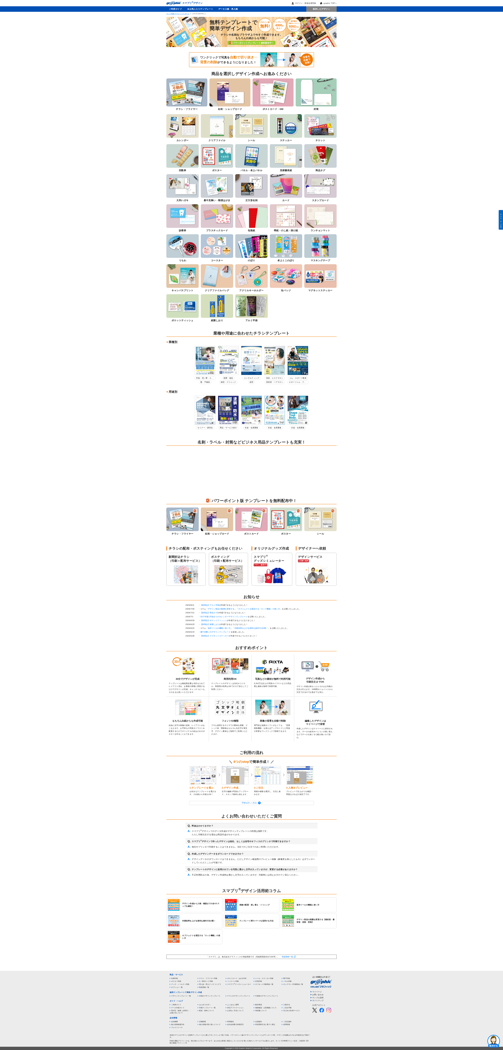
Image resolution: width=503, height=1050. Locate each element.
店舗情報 (202, 1022)
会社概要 (174, 1022)
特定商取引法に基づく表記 (265, 1024)
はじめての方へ (205, 1005)
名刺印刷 (174, 978)
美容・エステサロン (274, 378)
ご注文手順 (287, 1008)
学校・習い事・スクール (204, 378)
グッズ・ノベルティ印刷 (180, 984)
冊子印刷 (286, 978)
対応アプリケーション (235, 1008)
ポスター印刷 (176, 981)
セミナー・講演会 (205, 428)
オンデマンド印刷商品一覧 (293, 984)
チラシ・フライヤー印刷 (208, 978)
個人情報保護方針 (177, 1024)
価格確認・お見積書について (266, 1008)
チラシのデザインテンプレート (238, 996)
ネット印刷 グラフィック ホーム (177, 14)
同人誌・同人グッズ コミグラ (210, 984)
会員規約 (258, 1022)
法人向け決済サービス (291, 1011)
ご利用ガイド (175, 9)
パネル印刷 (287, 981)
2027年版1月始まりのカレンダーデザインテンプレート (224, 617)
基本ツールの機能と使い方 (219, 628)
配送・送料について (206, 1011)
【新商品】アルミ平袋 (209, 605)
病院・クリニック (228, 382)
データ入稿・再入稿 (228, 9)
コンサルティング (251, 378)
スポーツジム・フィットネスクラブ (297, 382)
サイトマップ (318, 1000)
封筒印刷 (258, 981)
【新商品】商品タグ (208, 613)
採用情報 (286, 1024)
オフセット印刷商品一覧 (264, 984)
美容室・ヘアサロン (274, 382)
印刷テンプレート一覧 (207, 1008)
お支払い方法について (235, 1011)
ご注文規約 (287, 1022)
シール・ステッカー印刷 (264, 978)
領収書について (261, 1011)
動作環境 (258, 1005)
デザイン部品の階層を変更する (221, 609)
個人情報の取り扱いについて (210, 1024)
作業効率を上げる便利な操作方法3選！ (251, 628)
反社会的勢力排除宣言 (235, 1024)
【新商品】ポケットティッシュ (213, 620)
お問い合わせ (318, 995)
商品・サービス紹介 (228, 428)
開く (494, 1041)
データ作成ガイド (177, 1008)
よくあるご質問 (233, 1005)
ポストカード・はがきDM (236, 978)
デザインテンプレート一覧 (181, 996)
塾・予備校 (205, 382)
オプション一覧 (177, 987)
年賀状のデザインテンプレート (266, 996)
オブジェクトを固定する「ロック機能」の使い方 (259, 609)
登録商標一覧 (287, 957)
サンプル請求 (318, 998)
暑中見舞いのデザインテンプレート (215, 632)
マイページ (317, 992)
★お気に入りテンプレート (200, 9)
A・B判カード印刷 (206, 981)
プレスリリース (177, 1027)
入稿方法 (286, 1005)
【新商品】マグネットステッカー (214, 636)
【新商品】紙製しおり (209, 624)
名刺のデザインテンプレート (210, 996)
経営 (251, 382)
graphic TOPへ (330, 3)
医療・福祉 (228, 378)
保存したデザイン (321, 9)
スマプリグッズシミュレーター (239, 984)
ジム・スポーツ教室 (298, 378)
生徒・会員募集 (251, 428)
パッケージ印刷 (233, 981)
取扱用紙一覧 (204, 987)
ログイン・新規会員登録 (305, 3)
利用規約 (230, 1022)
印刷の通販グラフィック (179, 1041)
